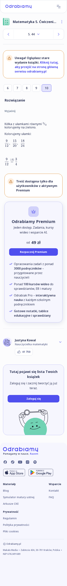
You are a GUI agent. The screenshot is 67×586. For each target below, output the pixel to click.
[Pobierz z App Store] (14, 472)
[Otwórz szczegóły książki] (62, 21)
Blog (6, 490)
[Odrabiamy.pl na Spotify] (35, 462)
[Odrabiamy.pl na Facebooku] (5, 462)
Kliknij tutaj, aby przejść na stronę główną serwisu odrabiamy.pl (37, 66)
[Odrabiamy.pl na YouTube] (20, 462)
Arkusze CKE (11, 503)
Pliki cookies (11, 531)
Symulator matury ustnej (18, 497)
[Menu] (58, 6)
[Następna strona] (58, 34)
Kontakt (54, 490)
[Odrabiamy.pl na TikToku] (12, 462)
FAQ (51, 497)
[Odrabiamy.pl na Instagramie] (27, 462)
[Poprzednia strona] (8, 34)
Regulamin (10, 518)
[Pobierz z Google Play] (40, 472)
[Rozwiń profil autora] (60, 342)
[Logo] (18, 6)
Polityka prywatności (16, 525)
